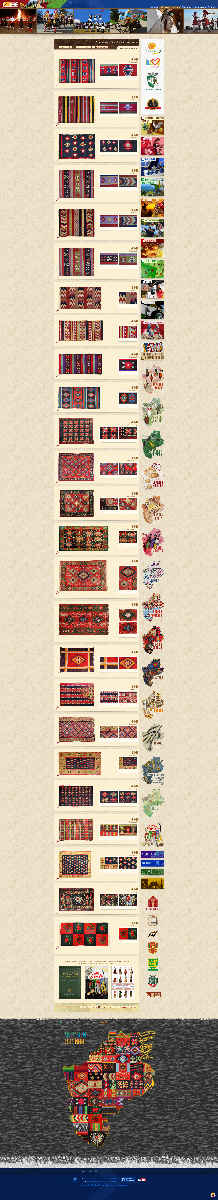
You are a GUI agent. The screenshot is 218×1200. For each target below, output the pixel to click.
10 (86, 47)
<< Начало (112, 1181)
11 (90, 47)
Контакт (112, 1179)
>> (135, 1007)
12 (93, 47)
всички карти (101, 47)
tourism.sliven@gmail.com (96, 1181)
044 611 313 (90, 1179)
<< (82, 1007)
